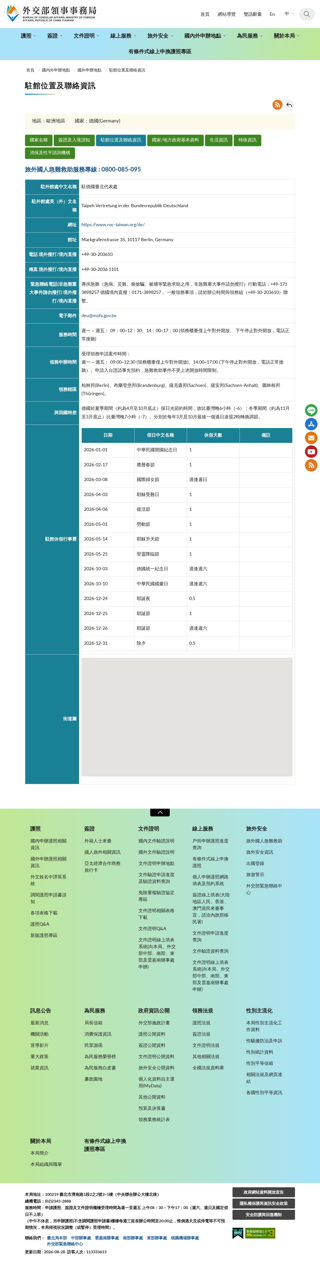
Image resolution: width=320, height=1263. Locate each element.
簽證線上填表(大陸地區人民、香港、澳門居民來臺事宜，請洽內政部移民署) (211, 908)
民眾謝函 (93, 1045)
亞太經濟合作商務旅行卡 (102, 867)
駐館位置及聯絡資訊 (121, 140)
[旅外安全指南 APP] (311, 424)
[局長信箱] (311, 438)
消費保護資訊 (98, 1034)
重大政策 (39, 1057)
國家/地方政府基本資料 (175, 140)
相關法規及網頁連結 (264, 1078)
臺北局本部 (57, 1238)
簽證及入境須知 (74, 140)
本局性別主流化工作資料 (264, 1026)
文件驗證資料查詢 (210, 951)
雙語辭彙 (253, 14)
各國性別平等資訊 (264, 1093)
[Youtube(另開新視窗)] (311, 451)
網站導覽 (227, 14)
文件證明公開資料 (156, 1057)
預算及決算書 (152, 1108)
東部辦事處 (157, 1238)
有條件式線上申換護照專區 (160, 51)
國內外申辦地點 (202, 35)
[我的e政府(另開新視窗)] (237, 1234)
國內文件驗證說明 (156, 841)
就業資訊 (39, 1068)
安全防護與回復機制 (264, 1215)
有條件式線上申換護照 (210, 862)
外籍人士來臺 (98, 841)
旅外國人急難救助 (264, 841)
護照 (26, 35)
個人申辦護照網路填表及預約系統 (210, 880)
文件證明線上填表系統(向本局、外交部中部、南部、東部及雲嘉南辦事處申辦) (157, 953)
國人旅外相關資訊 (102, 852)
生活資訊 (219, 140)
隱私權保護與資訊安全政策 (264, 1204)
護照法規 (201, 1023)
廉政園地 (93, 1079)
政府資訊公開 (154, 1010)
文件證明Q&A (152, 929)
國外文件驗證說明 (156, 852)
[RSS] (311, 465)
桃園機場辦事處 (185, 1238)
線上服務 (121, 35)
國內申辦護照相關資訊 (48, 844)
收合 (160, 812)
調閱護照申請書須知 (48, 898)
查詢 (307, 14)
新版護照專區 (44, 935)
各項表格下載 (44, 913)
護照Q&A (39, 924)
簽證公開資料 (152, 1045)
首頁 (205, 14)
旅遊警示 (255, 875)
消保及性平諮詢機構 (50, 153)
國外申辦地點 (90, 70)
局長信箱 (93, 1023)
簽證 (52, 35)
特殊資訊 (247, 140)
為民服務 (247, 35)
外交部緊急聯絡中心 (264, 889)
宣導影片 (39, 1045)
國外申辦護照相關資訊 (48, 862)
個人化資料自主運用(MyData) (156, 1082)
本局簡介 (39, 1153)
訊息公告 (40, 1010)
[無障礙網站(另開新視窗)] (260, 1234)
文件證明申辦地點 (156, 863)
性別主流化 (259, 1010)
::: (2, 4)
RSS (277, 105)
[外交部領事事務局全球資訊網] (50, 13)
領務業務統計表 (154, 1120)
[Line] (311, 410)
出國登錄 (255, 863)
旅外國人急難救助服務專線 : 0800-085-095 (83, 170)
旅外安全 (158, 35)
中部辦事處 (81, 1238)
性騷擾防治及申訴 (264, 1041)
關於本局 (284, 35)
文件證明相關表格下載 (156, 914)
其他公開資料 (152, 1097)
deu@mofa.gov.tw (99, 316)
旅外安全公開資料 (156, 1068)
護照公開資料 (152, 1034)
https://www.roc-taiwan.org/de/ (113, 225)
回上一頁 (289, 105)
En (272, 14)
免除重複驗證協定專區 (156, 896)
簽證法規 (201, 1034)
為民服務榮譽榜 (100, 1057)
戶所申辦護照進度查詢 (210, 844)
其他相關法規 (206, 1057)
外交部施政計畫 (154, 1023)
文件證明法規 (206, 1045)
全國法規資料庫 (208, 1068)
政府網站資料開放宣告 (264, 1192)
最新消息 (39, 1023)
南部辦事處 (133, 1238)
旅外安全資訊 (259, 852)
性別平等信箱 (259, 1063)
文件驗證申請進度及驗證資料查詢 (156, 878)
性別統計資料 (259, 1052)
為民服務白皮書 (100, 1068)
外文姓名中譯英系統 (48, 880)
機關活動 (39, 1034)
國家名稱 (39, 140)
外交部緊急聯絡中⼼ (65, 1244)
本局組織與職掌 (46, 1164)
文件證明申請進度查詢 (210, 936)
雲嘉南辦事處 (107, 1238)
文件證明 (84, 35)
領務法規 (202, 1010)
